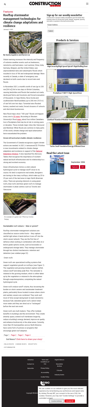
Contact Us (30, 364)
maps (19, 119)
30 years (16, 117)
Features (8, 11)
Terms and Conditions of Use (45, 362)
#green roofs (21, 344)
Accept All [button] (69, 401)
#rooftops (32, 344)
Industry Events (59, 375)
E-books (59, 370)
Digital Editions (59, 360)
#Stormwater (9, 347)
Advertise (31, 360)
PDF (82, 167)
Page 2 (13, 335)
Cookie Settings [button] (56, 401)
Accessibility (45, 372)
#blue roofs (9, 344)
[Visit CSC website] (45, 383)
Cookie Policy (45, 377)
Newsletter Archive (59, 365)
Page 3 (20, 335)
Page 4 (27, 335)
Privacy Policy (45, 368)
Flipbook (75, 167)
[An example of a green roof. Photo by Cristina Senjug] (19, 204)
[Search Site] (4, 4)
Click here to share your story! (29, 339)
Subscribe (30, 368)
